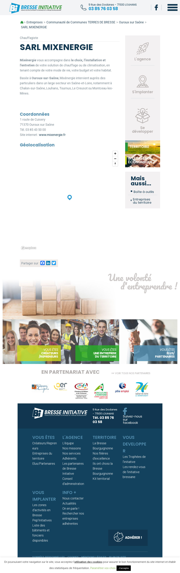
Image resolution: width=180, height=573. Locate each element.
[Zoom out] (115, 158)
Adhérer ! (133, 537)
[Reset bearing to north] (115, 163)
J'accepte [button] (124, 568)
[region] (70, 200)
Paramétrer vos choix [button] (103, 568)
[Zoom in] (115, 153)
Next (153, 392)
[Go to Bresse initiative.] (21, 22)
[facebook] (156, 7)
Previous (27, 392)
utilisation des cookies (88, 562)
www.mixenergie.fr (52, 135)
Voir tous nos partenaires (132, 372)
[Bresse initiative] (35, 9)
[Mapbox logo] (28, 248)
